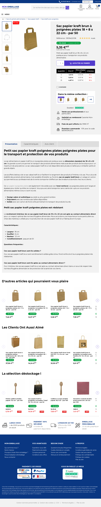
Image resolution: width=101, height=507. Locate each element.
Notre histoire (9, 450)
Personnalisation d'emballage (15, 455)
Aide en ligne (86, 1)
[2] (82, 38)
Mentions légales (81, 447)
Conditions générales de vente (85, 450)
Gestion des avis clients (83, 452)
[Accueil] (3, 19)
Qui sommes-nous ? (11, 447)
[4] (87, 38)
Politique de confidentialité (84, 455)
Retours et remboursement (60, 455)
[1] (80, 38)
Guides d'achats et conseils (60, 450)
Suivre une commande (59, 452)
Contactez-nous (76, 1)
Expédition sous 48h (39, 447)
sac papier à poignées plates (17, 186)
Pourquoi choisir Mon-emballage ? (16, 452)
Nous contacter (10, 457)
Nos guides (98, 1)
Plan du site (79, 459)
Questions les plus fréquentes (61, 447)
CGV (57, 503)
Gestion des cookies (47, 503)
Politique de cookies (82, 457)
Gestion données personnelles (26, 503)
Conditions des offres (39, 455)
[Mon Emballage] (10, 7)
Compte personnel (38, 452)
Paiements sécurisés (39, 450)
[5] (89, 38)
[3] (85, 38)
